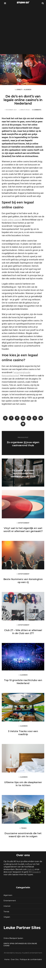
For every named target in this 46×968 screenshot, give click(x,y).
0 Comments (36, 110)
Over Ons (15, 959)
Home (7, 959)
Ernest (19, 89)
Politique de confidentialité (31, 959)
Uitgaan (7, 917)
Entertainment (23, 523)
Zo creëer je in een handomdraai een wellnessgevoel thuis (23, 473)
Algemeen (27, 89)
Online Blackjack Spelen (13, 938)
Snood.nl (36, 872)
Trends (24, 828)
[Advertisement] (23, 30)
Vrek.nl (30, 869)
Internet (7, 906)
